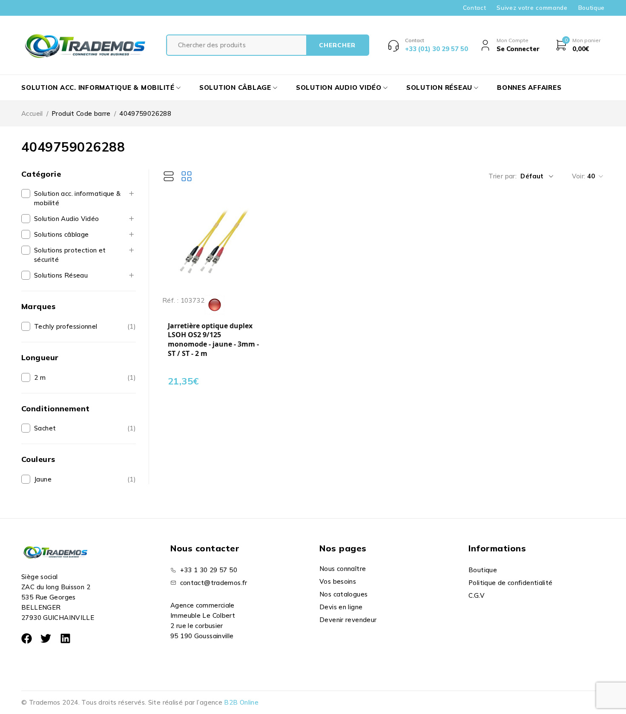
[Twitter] (45, 638)
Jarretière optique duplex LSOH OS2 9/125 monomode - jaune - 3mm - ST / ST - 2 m (213, 339)
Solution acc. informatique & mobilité (77, 198)
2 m (40, 377)
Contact (474, 7)
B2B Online (241, 702)
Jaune (43, 479)
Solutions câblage (61, 234)
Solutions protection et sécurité (70, 255)
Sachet (45, 428)
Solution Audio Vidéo (66, 219)
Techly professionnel (66, 326)
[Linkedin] (65, 638)
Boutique (591, 7)
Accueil (32, 113)
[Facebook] (26, 638)
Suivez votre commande (532, 7)
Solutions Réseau (61, 275)
